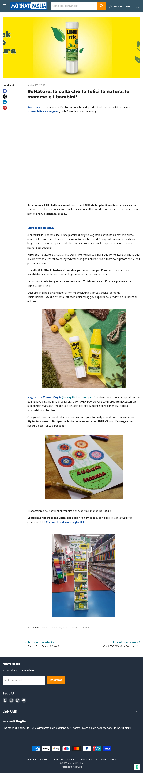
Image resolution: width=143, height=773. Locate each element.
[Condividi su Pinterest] (5, 108)
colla (44, 627)
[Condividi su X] (5, 96)
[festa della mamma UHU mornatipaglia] (83, 467)
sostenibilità (77, 627)
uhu (87, 627)
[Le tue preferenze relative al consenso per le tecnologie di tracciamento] (137, 767)
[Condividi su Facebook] (5, 91)
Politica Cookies (109, 759)
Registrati (56, 680)
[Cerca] (101, 6)
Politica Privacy (89, 759)
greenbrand (55, 627)
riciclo (66, 627)
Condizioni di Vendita (37, 759)
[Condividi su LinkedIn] (5, 102)
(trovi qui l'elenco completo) (61, 397)
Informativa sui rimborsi (64, 759)
